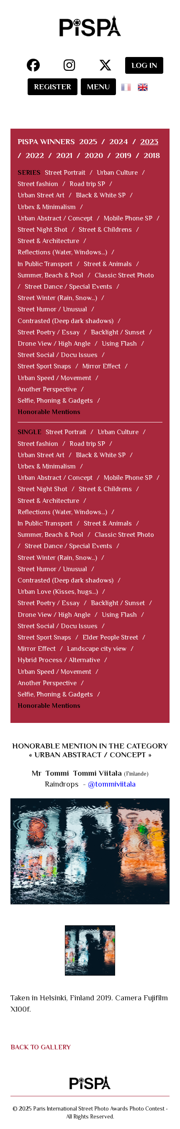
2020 (94, 155)
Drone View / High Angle (54, 343)
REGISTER (52, 86)
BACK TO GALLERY (40, 1047)
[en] (144, 84)
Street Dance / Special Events (68, 286)
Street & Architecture (48, 241)
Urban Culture (117, 172)
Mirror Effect (101, 366)
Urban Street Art (41, 195)
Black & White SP (101, 195)
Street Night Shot (42, 229)
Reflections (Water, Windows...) (62, 252)
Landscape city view (96, 649)
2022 (35, 155)
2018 (152, 155)
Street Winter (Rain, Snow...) (57, 298)
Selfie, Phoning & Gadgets (55, 400)
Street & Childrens (105, 229)
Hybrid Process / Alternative (59, 660)
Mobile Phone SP (128, 218)
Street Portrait (65, 172)
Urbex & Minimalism (47, 207)
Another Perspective (47, 389)
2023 (149, 141)
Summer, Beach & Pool (50, 275)
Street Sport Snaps (44, 366)
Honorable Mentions (49, 412)
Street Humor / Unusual (52, 309)
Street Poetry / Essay (49, 332)
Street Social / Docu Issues (58, 355)
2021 (64, 155)
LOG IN (144, 65)
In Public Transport (45, 264)
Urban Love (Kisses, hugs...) (58, 592)
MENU (98, 86)
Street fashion (38, 184)
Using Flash (119, 343)
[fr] (128, 84)
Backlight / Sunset (118, 332)
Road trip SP (87, 184)
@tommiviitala (112, 783)
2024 (118, 141)
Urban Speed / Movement (54, 378)
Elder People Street (110, 637)
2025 (88, 141)
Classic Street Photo (124, 275)
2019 (123, 155)
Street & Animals (108, 264)
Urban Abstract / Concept (55, 218)
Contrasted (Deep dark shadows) (65, 321)
